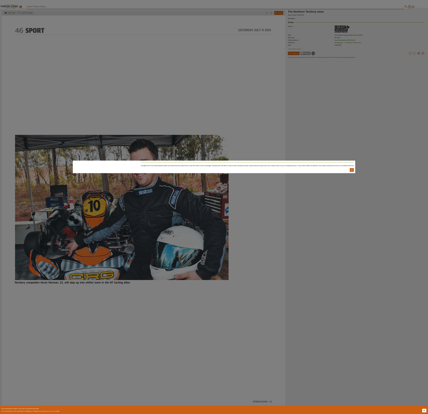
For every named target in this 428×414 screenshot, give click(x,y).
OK (352, 170)
